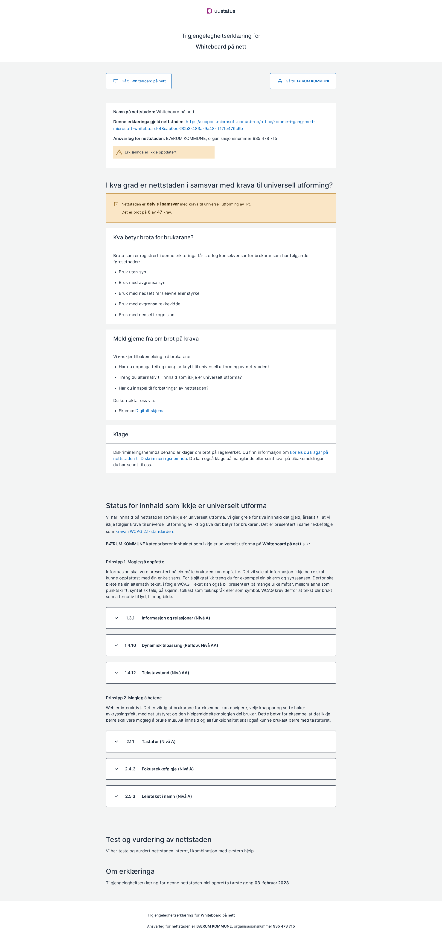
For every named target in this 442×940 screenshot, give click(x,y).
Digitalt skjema (150, 410)
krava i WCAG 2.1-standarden (144, 531)
